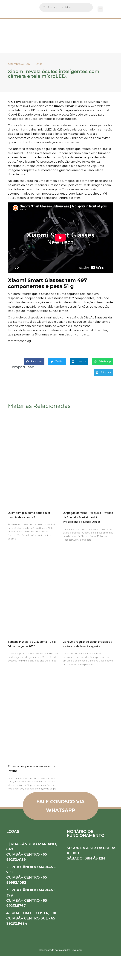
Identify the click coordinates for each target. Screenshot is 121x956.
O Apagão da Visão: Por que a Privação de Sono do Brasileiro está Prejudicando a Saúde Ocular (88, 517)
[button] (100, 9)
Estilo (39, 63)
